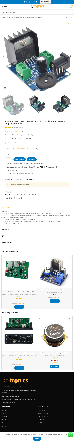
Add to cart (19, 159)
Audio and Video (20, 17)
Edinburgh (4, 416)
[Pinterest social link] (29, 2)
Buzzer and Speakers (59, 355)
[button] (3, 56)
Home (3, 17)
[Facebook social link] (24, 2)
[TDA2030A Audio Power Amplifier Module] (54, 271)
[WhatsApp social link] (34, 2)
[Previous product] (67, 17)
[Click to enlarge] (5, 88)
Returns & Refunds (43, 413)
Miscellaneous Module (27, 294)
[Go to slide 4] (39, 89)
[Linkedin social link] (32, 2)
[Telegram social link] (36, 2)
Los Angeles (4, 419)
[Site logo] (37, 6)
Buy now (32, 159)
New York (4, 410)
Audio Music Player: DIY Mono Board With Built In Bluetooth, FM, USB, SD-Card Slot (19, 293)
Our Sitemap (41, 423)
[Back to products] (69, 17)
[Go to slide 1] (34, 89)
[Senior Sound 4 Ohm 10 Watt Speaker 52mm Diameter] (54, 333)
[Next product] (71, 17)
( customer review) (17, 127)
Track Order (45, 1)
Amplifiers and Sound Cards (34, 17)
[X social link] (27, 2)
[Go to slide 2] (36, 89)
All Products (10, 17)
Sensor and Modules (52, 292)
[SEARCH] (71, 12)
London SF (4, 413)
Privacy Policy (42, 410)
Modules (18, 294)
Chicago (3, 423)
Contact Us (41, 419)
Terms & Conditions (43, 416)
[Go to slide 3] (37, 89)
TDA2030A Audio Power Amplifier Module (54, 290)
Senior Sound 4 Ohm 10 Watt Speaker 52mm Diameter (55, 354)
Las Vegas (4, 426)
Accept (37, 438)
